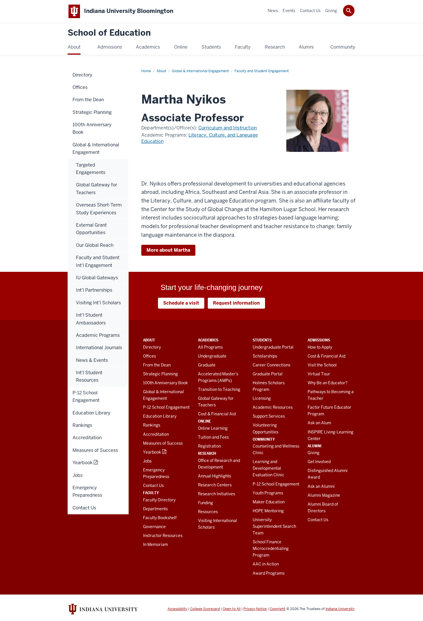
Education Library (159, 416)
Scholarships (265, 356)
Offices (149, 356)
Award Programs (269, 573)
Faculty (151, 492)
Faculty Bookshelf (160, 517)
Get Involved (319, 461)
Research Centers (215, 485)
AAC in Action (266, 564)
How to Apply (320, 347)
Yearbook (152, 452)
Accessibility (177, 609)
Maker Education (269, 502)
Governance (154, 526)
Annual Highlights (214, 476)
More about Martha (168, 250)
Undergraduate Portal (273, 347)
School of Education (109, 33)
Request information (236, 303)
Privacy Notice (255, 609)
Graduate (207, 365)
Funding (205, 502)
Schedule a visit (181, 303)
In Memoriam (155, 544)
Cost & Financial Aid (217, 413)
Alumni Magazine (324, 495)
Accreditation (156, 434)
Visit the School (322, 365)
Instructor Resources (162, 535)
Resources (208, 511)
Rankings (151, 425)
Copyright (277, 609)
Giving (313, 452)
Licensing (262, 398)
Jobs (147, 461)
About (149, 340)
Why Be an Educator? (328, 382)
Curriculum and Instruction (227, 128)
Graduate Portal (268, 374)
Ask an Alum (319, 422)
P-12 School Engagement (166, 407)
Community (264, 439)
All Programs (210, 347)
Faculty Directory (159, 499)
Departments (155, 508)
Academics (208, 340)
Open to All (232, 609)
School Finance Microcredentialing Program (271, 548)
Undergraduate (212, 356)
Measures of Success (163, 443)
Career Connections (271, 365)
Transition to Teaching (219, 389)
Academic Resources (273, 407)
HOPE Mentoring (268, 510)
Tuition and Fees (213, 437)
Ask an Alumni (321, 486)
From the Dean (157, 365)
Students (262, 340)
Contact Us (153, 485)
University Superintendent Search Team (274, 526)
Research (207, 453)
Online (204, 421)
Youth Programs (268, 493)
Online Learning (213, 428)
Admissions (319, 340)
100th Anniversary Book (165, 382)
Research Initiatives (216, 493)
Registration (209, 446)
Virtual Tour (319, 374)
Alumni (314, 445)
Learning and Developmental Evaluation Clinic (268, 468)
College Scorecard (205, 609)
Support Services (269, 416)
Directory (152, 347)
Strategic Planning (160, 374)
